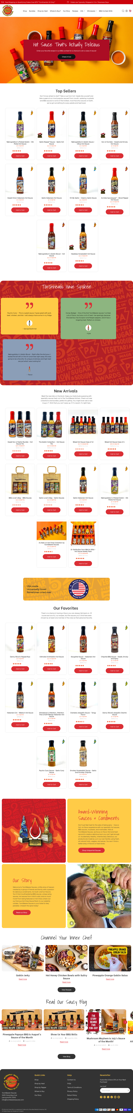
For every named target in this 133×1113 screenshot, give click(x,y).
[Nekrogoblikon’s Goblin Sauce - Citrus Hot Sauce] (83, 124)
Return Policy (72, 1095)
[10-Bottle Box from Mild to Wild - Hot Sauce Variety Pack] (83, 534)
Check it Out (66, 57)
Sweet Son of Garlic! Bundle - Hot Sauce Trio (20, 443)
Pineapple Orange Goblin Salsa (110, 975)
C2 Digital (20, 1111)
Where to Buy (39, 1091)
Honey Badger (71, 313)
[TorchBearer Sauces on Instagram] (104, 1097)
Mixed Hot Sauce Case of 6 (114, 442)
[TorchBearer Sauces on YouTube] (115, 1097)
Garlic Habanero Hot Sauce (52, 198)
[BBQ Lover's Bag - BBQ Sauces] (20, 480)
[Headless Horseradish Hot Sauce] (83, 236)
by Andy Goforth (16, 1041)
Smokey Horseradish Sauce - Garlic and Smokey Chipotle (83, 771)
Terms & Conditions (74, 1087)
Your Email (103, 1086)
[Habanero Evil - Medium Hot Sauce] (20, 695)
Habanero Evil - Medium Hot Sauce (20, 713)
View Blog (66, 1056)
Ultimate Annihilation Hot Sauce (52, 657)
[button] (16, 151)
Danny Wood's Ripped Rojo (20, 657)
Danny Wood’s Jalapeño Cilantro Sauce (115, 713)
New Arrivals (66, 390)
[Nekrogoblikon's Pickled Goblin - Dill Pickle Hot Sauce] (20, 124)
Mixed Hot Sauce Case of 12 (83, 442)
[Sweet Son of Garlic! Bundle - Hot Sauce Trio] (20, 424)
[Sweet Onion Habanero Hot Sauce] (20, 180)
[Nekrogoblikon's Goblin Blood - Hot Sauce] (51, 236)
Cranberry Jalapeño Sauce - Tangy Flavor (83, 713)
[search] (123, 11)
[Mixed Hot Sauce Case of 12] (83, 424)
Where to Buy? (55, 11)
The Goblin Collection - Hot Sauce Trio (51, 443)
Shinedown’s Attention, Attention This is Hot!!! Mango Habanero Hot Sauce (51, 714)
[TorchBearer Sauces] (8, 10)
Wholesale (91, 11)
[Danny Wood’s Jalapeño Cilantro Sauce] (115, 695)
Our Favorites (65, 608)
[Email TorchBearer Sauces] (119, 1097)
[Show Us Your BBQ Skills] (64, 1019)
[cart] (130, 11)
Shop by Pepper (40, 1087)
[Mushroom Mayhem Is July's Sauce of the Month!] (106, 1022)
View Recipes (66, 990)
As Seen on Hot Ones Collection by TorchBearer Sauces (52, 543)
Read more (23, 979)
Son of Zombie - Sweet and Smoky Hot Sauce (115, 143)
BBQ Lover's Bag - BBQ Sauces (20, 498)
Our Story (66, 11)
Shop (25, 11)
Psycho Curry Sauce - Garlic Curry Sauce (51, 771)
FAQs (69, 1083)
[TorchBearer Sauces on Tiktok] (112, 1097)
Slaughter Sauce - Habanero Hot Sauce (83, 657)
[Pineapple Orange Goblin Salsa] (110, 958)
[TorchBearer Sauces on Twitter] (108, 1097)
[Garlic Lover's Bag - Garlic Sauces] (51, 480)
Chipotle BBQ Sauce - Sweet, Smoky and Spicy (114, 657)
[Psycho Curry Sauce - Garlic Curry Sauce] (51, 753)
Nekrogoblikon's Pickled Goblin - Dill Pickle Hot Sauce (20, 143)
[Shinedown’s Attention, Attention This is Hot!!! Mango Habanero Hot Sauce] (51, 695)
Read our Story (21, 912)
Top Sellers (66, 90)
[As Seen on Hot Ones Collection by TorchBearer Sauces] (51, 531)
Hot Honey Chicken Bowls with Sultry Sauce (66, 976)
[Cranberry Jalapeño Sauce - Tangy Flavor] (83, 695)
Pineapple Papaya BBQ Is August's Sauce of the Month (22, 1035)
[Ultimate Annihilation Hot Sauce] (51, 639)
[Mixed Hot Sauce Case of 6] (115, 424)
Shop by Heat (43, 11)
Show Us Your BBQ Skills (64, 1034)
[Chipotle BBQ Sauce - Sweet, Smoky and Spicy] (115, 639)
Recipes (75, 11)
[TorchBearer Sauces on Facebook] (101, 1097)
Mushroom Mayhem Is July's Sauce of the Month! (106, 1039)
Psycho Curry (12, 313)
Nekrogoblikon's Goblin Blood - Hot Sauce (51, 254)
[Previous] (2, 1022)
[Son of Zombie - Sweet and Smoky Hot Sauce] (115, 124)
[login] (126, 11)
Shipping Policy (73, 1099)
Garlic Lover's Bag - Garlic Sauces (51, 498)
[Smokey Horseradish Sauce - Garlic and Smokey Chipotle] (83, 753)
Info (81, 11)
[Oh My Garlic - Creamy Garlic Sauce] (83, 180)
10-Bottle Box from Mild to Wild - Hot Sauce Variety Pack (83, 550)
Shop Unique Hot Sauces (91, 850)
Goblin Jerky (23, 975)
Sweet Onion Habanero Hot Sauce (20, 198)
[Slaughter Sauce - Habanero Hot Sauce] (83, 639)
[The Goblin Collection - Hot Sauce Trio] (51, 424)
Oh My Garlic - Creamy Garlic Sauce (83, 198)
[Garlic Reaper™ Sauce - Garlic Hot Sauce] (51, 124)
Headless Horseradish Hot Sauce (83, 254)
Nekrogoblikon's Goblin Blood (19, 354)
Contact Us (71, 1079)
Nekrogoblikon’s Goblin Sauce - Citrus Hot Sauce (83, 143)
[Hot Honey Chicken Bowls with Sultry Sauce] (66, 958)
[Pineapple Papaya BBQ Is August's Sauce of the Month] (22, 1019)
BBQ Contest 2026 (105, 11)
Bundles (32, 11)
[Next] (125, 1022)
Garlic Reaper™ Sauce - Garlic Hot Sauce (51, 143)
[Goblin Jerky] (23, 958)
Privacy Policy (72, 1091)
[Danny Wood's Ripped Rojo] (20, 639)
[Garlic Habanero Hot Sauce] (51, 180)
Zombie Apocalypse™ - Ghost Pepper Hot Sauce (114, 199)
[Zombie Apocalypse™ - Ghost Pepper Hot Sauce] (115, 180)
